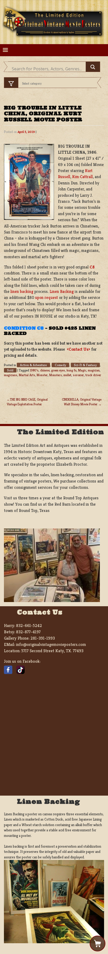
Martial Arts (27, 375)
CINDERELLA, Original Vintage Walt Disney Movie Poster (81, 401)
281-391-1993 (42, 638)
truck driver (93, 375)
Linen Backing (62, 291)
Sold (10, 370)
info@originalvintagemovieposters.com (51, 644)
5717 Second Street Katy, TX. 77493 (52, 651)
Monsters (55, 375)
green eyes (58, 370)
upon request (46, 297)
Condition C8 (24, 328)
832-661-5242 (29, 625)
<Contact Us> (78, 349)
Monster (42, 375)
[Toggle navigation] (5, 50)
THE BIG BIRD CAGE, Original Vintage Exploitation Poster (27, 401)
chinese (45, 370)
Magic (82, 370)
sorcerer (78, 375)
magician (94, 370)
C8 (92, 267)
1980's (34, 370)
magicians (10, 375)
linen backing (21, 291)
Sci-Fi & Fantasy (85, 365)
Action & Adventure (33, 365)
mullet (67, 375)
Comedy (60, 365)
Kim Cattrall (82, 176)
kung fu (72, 370)
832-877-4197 (28, 632)
